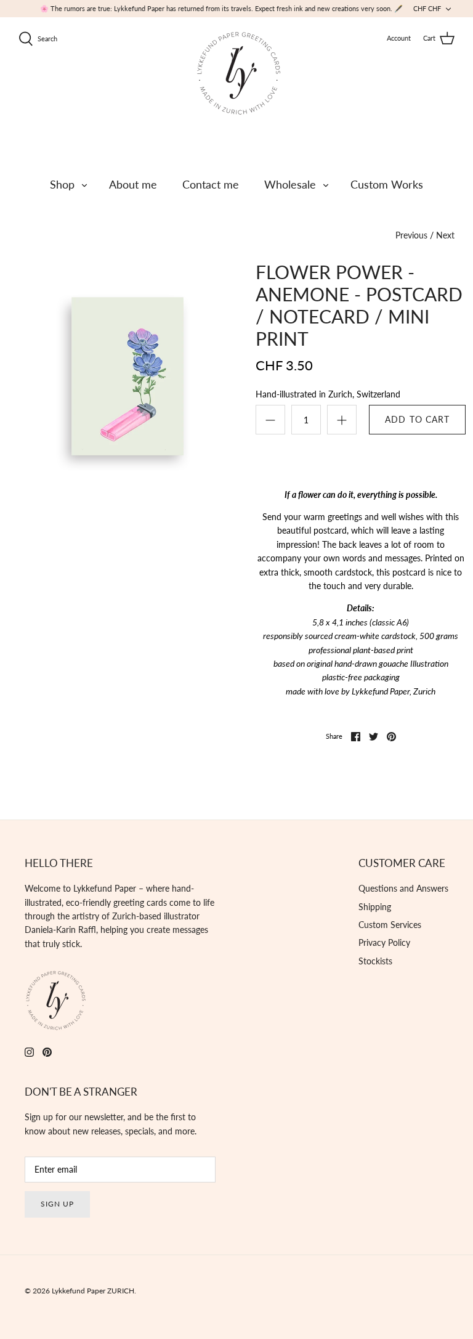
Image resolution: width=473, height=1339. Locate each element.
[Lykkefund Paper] (238, 73)
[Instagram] (29, 1052)
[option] (116, 370)
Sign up (57, 1203)
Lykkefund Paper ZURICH (93, 1290)
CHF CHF (427, 8)
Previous (411, 235)
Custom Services (389, 924)
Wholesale (290, 184)
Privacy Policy (384, 942)
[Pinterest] (47, 1052)
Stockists (375, 961)
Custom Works (386, 184)
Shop (62, 184)
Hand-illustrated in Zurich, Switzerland (328, 394)
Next (445, 235)
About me (133, 184)
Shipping (374, 906)
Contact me (210, 184)
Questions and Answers (403, 888)
